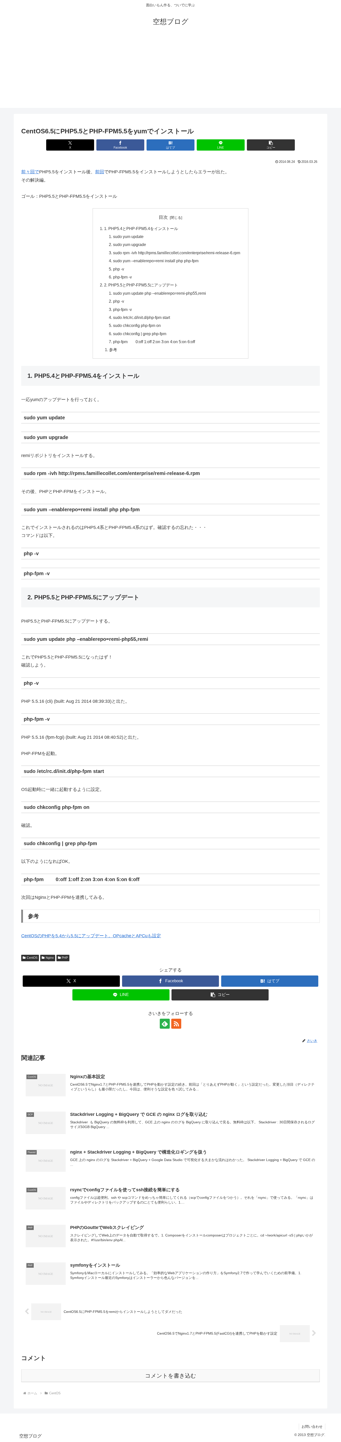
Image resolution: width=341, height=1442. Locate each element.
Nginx (50, 958)
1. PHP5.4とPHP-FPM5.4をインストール (141, 228)
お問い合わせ (312, 1427)
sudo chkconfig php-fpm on (137, 325)
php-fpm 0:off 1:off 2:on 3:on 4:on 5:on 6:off (154, 341)
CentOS (32, 958)
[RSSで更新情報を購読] (176, 1024)
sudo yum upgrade (129, 244)
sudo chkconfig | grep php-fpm (139, 333)
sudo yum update (128, 236)
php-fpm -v (122, 277)
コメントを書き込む (170, 1376)
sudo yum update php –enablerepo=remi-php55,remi (159, 293)
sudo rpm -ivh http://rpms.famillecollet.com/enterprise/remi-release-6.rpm (176, 252)
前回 (99, 171)
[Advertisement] (170, 73)
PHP (65, 958)
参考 (113, 349)
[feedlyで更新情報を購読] (165, 1024)
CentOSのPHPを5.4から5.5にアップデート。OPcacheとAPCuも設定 (91, 935)
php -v (118, 269)
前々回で (30, 171)
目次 (163, 217)
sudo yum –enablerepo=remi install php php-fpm (155, 260)
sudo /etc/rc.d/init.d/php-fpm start (141, 317)
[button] (271, 145)
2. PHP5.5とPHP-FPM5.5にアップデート (141, 285)
